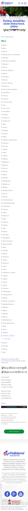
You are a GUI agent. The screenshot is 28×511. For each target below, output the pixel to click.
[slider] (25, 407)
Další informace (21, 509)
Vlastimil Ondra (9, 36)
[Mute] (22, 406)
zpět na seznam (14, 431)
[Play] (2, 406)
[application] (14, 407)
